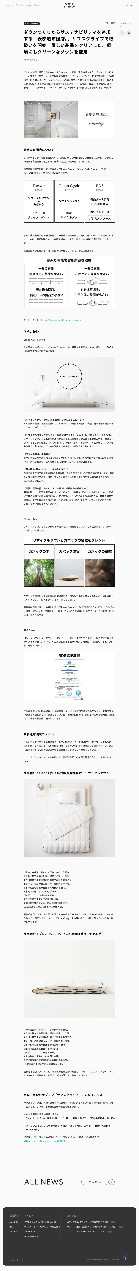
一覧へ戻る (109, 23)
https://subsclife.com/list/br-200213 (44, 1141)
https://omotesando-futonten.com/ (61, 319)
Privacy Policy (16, 1260)
